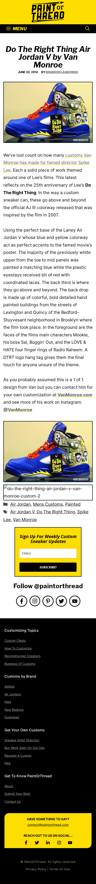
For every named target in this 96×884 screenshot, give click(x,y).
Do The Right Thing (56, 511)
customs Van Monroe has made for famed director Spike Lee (47, 162)
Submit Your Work (17, 794)
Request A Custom (17, 755)
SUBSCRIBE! (48, 567)
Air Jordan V (22, 511)
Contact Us (12, 801)
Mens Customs (48, 504)
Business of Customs (19, 664)
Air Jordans (12, 694)
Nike (7, 702)
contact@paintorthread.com (48, 824)
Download (11, 717)
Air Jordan (20, 504)
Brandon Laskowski (62, 72)
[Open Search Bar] (87, 28)
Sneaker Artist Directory (21, 740)
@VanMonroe (17, 409)
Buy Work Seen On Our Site (24, 748)
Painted (73, 504)
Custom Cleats (15, 640)
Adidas (9, 686)
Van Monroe (25, 519)
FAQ (7, 763)
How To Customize (18, 648)
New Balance (14, 709)
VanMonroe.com (75, 394)
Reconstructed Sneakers (22, 656)
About (8, 786)
